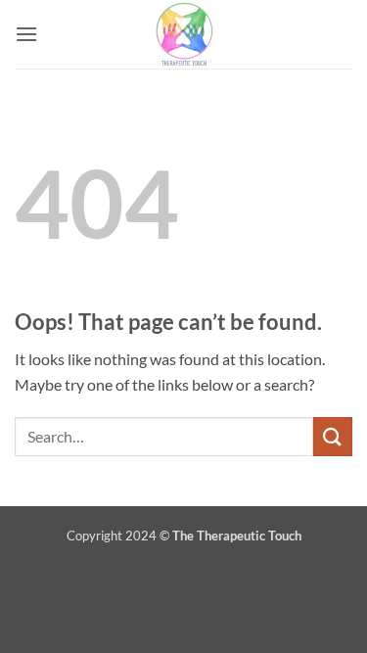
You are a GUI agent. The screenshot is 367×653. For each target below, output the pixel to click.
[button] (26, 34)
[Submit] (332, 436)
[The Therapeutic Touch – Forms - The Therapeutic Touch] (184, 34)
